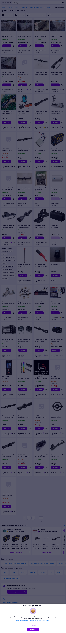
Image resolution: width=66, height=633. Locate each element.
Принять (33, 629)
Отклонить (33, 625)
